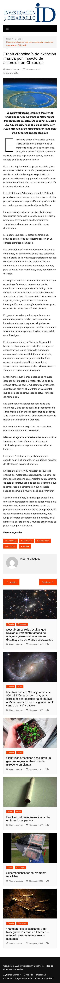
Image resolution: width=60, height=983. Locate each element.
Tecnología (20, 867)
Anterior (13, 582)
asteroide (11, 541)
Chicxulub (27, 541)
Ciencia (9, 73)
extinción (11, 546)
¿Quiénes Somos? (12, 975)
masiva (26, 546)
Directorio (28, 975)
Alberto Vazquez (13, 69)
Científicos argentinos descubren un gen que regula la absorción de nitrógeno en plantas (28, 761)
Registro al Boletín (23, 978)
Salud (10, 812)
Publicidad (41, 975)
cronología (44, 541)
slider (16, 73)
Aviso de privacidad (44, 978)
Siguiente (46, 582)
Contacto (7, 978)
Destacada (22, 624)
